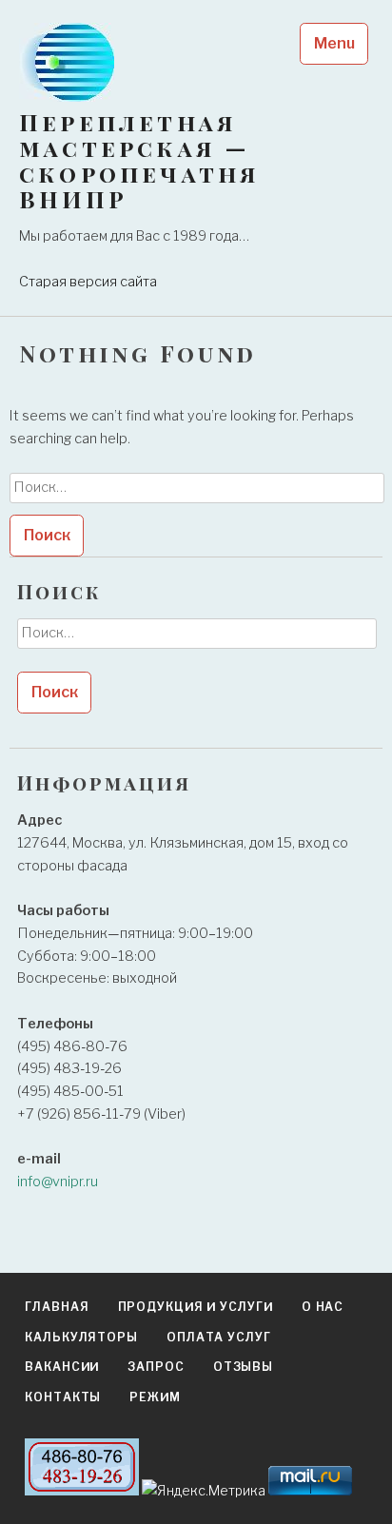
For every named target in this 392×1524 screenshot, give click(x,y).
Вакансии (62, 1366)
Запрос (155, 1366)
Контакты (63, 1397)
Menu (334, 43)
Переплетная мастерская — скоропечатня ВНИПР (139, 160)
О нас (323, 1306)
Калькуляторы (81, 1337)
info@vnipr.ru (57, 1181)
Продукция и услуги (195, 1306)
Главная (56, 1306)
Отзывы (243, 1366)
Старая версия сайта (88, 281)
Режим (155, 1397)
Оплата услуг (219, 1337)
